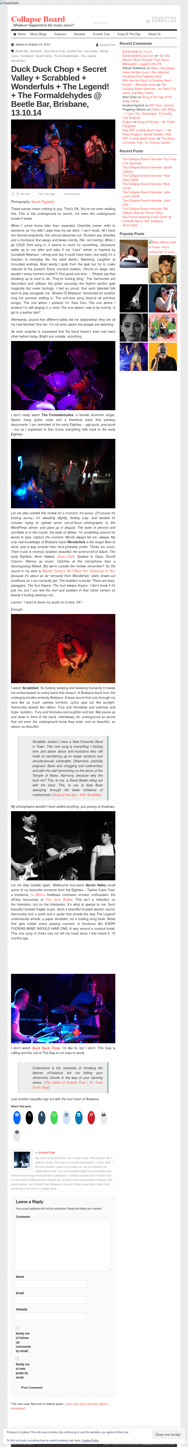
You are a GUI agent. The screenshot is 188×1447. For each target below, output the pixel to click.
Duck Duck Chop (54, 51)
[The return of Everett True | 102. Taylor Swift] (134, 357)
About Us (154, 34)
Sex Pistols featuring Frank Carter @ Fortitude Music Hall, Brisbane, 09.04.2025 (146, 221)
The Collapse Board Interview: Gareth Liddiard (147, 169)
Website (21, 1309)
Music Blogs (38, 34)
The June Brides (59, 899)
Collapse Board (38, 19)
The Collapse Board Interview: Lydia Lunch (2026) (146, 194)
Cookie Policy (90, 1440)
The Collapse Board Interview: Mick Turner (146, 186)
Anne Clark (65, 556)
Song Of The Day (129, 34)
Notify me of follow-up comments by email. (23, 1342)
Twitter (155, 19)
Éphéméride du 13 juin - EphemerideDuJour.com (138, 53)
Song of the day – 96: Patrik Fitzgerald (148, 123)
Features (60, 34)
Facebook (161, 19)
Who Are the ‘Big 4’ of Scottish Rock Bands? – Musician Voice (146, 82)
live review (91, 51)
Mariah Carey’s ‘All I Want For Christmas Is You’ (78, 571)
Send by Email (72, 194)
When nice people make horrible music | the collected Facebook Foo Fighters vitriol (148, 72)
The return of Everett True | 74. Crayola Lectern (148, 140)
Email (167, 19)
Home (21, 34)
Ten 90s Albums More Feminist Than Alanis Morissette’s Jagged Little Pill (146, 59)
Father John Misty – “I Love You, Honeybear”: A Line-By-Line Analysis (148, 113)
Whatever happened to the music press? (43, 25)
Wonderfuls (18, 61)
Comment (23, 1216)
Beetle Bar (22, 51)
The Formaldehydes (66, 56)
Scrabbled (27, 56)
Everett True (101, 34)
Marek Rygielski (42, 201)
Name (20, 1276)
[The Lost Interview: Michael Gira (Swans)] (163, 357)
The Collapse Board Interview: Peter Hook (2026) (146, 177)
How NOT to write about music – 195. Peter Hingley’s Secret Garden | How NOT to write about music (147, 134)
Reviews (79, 34)
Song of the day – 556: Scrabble (76, 794)
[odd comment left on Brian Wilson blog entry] (134, 254)
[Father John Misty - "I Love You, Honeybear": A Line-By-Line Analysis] (163, 327)
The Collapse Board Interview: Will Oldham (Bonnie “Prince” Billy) (145, 210)
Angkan (127, 121)
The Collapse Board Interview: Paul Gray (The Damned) (149, 161)
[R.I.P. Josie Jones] (134, 327)
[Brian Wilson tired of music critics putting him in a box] (163, 247)
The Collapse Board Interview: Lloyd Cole (146, 202)
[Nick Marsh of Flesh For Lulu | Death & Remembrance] (162, 269)
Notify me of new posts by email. (23, 1370)
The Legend (88, 56)
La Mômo (37, 894)
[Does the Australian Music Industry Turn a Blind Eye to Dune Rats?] (134, 298)
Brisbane (36, 51)
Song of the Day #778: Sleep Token (147, 99)
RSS (173, 19)
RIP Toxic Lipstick (161, 105)
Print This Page (47, 194)
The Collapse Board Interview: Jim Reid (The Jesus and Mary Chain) (149, 88)
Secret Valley (44, 56)
